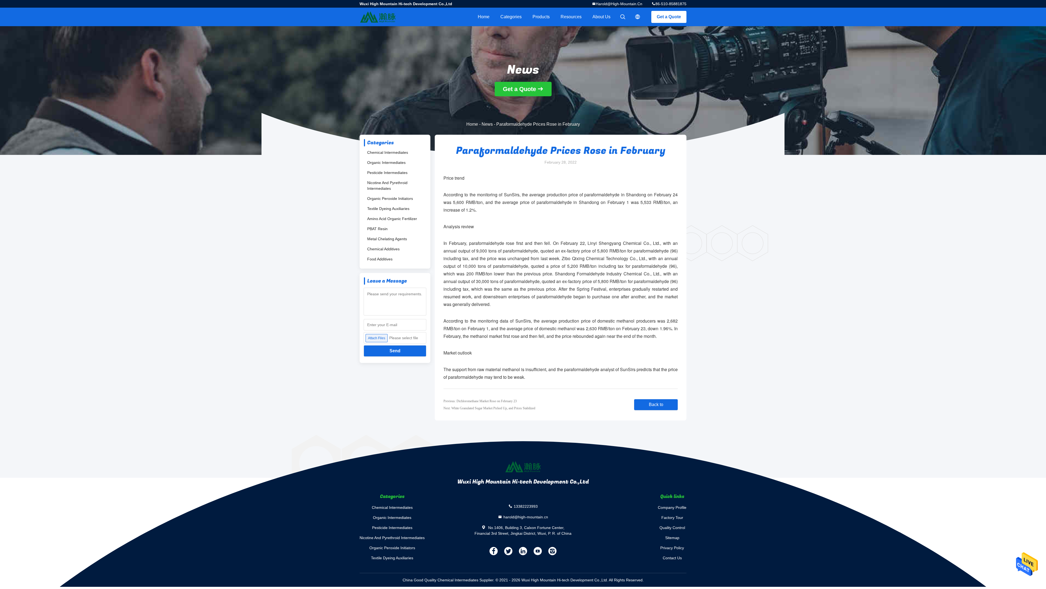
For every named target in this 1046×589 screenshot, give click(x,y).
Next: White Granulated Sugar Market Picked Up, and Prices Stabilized (489, 408)
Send (395, 350)
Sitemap (672, 538)
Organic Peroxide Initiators (390, 198)
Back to (656, 404)
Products (541, 16)
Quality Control (672, 527)
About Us (601, 16)
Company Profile (672, 507)
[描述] (638, 17)
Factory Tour (672, 517)
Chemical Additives (383, 249)
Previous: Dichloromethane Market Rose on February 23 (480, 401)
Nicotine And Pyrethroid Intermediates (387, 186)
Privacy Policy (672, 548)
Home (483, 16)
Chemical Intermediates (387, 152)
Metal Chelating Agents (387, 239)
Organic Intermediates (386, 162)
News (487, 124)
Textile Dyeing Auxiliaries (388, 208)
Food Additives (380, 259)
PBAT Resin (377, 229)
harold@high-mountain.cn (619, 4)
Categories (511, 16)
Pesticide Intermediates (387, 172)
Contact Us (672, 558)
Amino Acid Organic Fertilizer (392, 219)
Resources (571, 16)
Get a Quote (669, 16)
